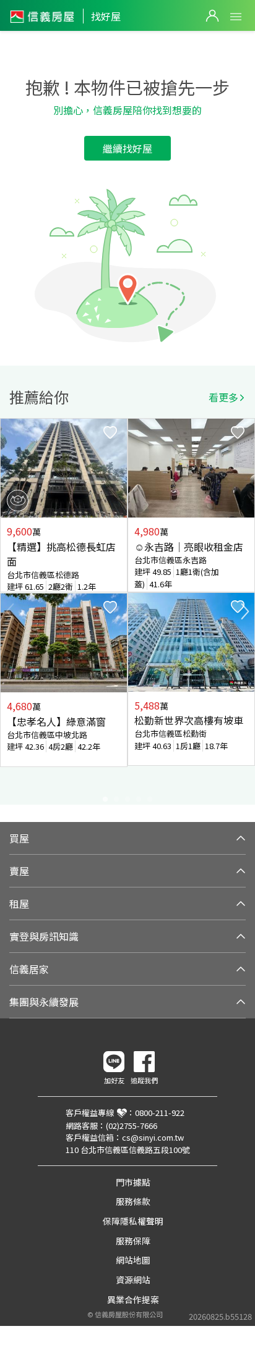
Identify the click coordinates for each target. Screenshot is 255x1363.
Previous (10, 611)
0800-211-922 (159, 1112)
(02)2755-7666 (131, 1125)
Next (245, 611)
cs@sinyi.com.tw (153, 1137)
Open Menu (235, 16)
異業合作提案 (133, 1299)
